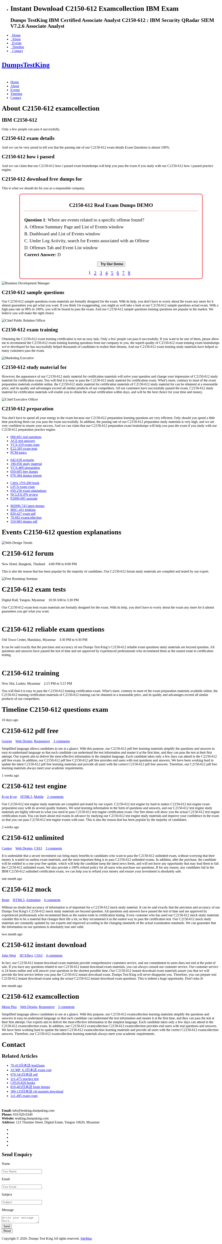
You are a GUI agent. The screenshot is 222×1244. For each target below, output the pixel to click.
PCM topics (18, 452)
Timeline (17, 47)
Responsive (42, 741)
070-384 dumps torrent (26, 475)
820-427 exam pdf (23, 514)
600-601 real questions (25, 437)
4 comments (54, 955)
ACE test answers (22, 441)
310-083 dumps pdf (23, 521)
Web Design (23, 741)
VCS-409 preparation (25, 468)
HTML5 (26, 797)
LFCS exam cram (22, 487)
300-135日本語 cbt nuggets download (36, 1091)
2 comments (55, 797)
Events (15, 43)
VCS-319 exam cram (24, 445)
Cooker (7, 848)
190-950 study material (26, 464)
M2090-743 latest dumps (27, 506)
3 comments (61, 741)
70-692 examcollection (26, 517)
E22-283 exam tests (23, 448)
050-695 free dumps (24, 471)
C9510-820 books (22, 1083)
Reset (7, 1231)
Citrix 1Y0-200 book (24, 483)
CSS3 (38, 848)
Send (6, 1226)
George (7, 741)
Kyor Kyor (9, 797)
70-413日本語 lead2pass (27, 1065)
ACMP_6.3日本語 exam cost (30, 1070)
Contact (16, 51)
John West (9, 955)
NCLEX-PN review (24, 494)
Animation (33, 900)
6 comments (52, 900)
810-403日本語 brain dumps (30, 1087)
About (15, 39)
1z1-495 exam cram (24, 1096)
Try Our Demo (111, 264)
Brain (5, 900)
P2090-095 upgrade (24, 498)
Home (15, 35)
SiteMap (86, 1238)
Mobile (39, 797)
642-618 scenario (22, 460)
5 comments (66, 1007)
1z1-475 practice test (24, 1079)
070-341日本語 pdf (24, 1074)
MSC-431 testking (23, 510)
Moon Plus (9, 1007)
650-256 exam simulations (28, 491)
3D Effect (26, 955)
